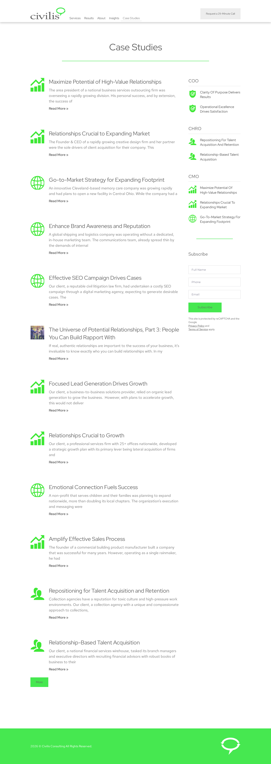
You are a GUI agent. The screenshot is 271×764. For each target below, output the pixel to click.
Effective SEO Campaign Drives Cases (95, 277)
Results (89, 18)
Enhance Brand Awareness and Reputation (99, 226)
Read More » (58, 108)
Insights (114, 18)
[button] (39, 682)
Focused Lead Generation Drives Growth (98, 383)
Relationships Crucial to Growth (86, 435)
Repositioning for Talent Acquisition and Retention (109, 590)
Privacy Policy (196, 325)
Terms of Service (198, 329)
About (101, 18)
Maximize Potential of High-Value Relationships (105, 81)
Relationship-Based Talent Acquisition (94, 642)
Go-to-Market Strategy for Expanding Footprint (106, 179)
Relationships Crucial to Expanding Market (99, 133)
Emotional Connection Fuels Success (93, 487)
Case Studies (131, 18)
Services (75, 18)
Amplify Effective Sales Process (87, 539)
